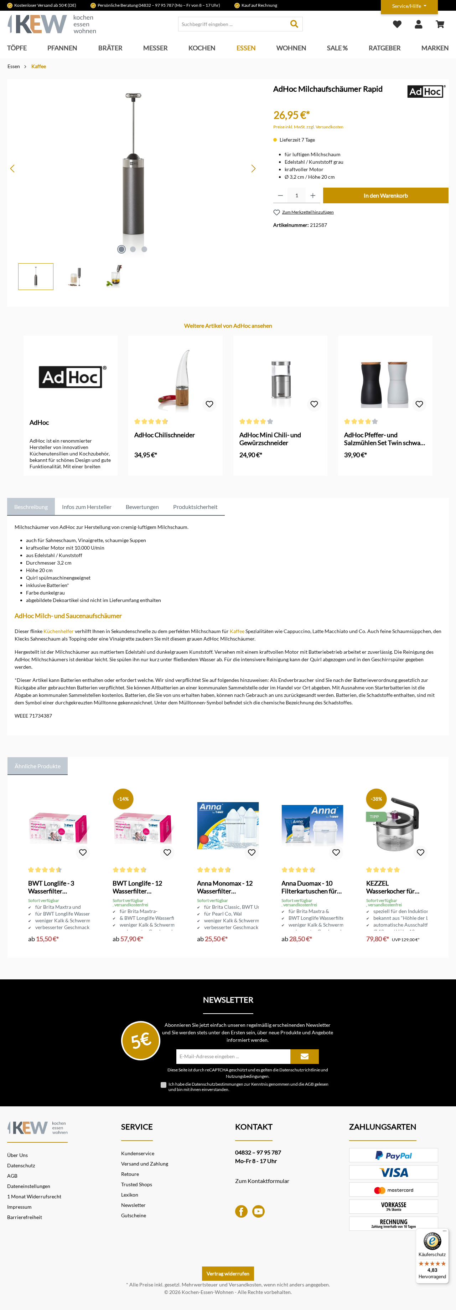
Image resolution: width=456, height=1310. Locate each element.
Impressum (19, 1207)
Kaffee (237, 631)
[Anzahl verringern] (280, 195)
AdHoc (39, 422)
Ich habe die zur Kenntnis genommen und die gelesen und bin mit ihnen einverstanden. (248, 1086)
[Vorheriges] (12, 168)
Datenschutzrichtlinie (299, 1069)
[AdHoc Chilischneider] (175, 377)
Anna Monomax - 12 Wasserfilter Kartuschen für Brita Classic (225, 887)
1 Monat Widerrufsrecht (34, 1196)
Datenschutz (21, 1165)
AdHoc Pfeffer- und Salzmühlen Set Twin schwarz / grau (385, 439)
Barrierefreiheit (24, 1217)
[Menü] (444, 1232)
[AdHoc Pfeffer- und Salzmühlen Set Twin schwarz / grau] (385, 377)
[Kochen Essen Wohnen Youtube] (258, 1211)
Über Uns (17, 1155)
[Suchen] (294, 24)
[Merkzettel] (397, 24)
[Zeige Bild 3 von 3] (144, 249)
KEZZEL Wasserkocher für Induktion (390, 887)
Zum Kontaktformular (262, 1180)
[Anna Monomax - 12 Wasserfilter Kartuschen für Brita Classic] (228, 825)
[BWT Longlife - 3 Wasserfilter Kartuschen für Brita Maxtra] (59, 825)
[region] (133, 184)
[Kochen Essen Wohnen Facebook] (241, 1211)
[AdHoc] (425, 91)
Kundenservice (137, 1153)
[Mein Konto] (419, 24)
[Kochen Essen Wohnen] (37, 1126)
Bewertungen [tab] (142, 506)
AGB (309, 1084)
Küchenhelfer (58, 631)
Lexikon (129, 1195)
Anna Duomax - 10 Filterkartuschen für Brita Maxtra (309, 887)
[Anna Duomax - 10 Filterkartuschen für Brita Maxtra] (312, 825)
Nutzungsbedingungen (247, 1076)
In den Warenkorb (386, 195)
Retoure (130, 1174)
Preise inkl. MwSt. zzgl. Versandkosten (308, 126)
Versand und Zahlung (144, 1164)
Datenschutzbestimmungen (217, 1084)
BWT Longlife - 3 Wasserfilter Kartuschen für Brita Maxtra (56, 887)
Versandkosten (245, 1284)
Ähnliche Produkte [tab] (38, 766)
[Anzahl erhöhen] (313, 195)
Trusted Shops (136, 1184)
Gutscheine (133, 1215)
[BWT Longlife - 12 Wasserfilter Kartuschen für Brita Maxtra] (143, 825)
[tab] (31, 507)
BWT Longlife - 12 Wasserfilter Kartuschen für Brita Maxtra (141, 887)
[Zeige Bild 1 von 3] (121, 249)
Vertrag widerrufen (228, 1273)
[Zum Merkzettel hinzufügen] (209, 404)
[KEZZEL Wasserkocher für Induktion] (397, 825)
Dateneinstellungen (28, 1186)
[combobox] (232, 24)
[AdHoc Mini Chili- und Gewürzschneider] (280, 377)
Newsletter (133, 1205)
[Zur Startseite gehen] (51, 24)
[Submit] (304, 1056)
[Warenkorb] (440, 24)
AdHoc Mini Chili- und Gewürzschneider (270, 439)
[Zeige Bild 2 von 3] (133, 249)
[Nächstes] (253, 168)
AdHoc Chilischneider (164, 435)
